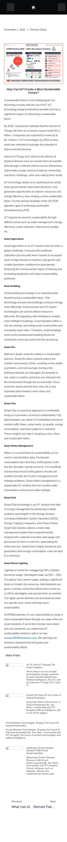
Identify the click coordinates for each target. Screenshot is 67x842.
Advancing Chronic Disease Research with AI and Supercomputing (40, 751)
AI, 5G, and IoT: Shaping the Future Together (40, 666)
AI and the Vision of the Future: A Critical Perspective (43, 696)
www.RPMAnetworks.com (22, 638)
